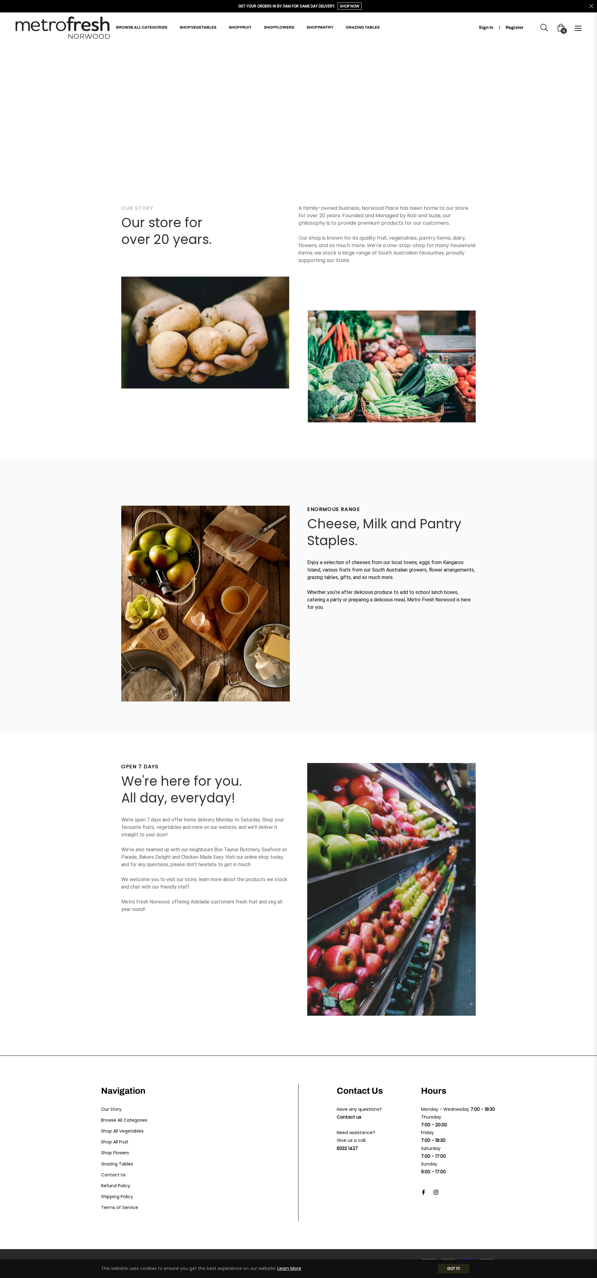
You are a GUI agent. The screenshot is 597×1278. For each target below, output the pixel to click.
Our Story (111, 1109)
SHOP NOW (349, 6)
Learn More (289, 1268)
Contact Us (113, 1175)
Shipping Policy (117, 1196)
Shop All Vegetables (122, 1131)
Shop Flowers (115, 1153)
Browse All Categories (124, 1120)
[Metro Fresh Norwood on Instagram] (435, 1192)
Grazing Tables (117, 1164)
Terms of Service (119, 1207)
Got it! (453, 1268)
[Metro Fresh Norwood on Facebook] (423, 1192)
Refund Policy (115, 1186)
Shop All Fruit (114, 1142)
